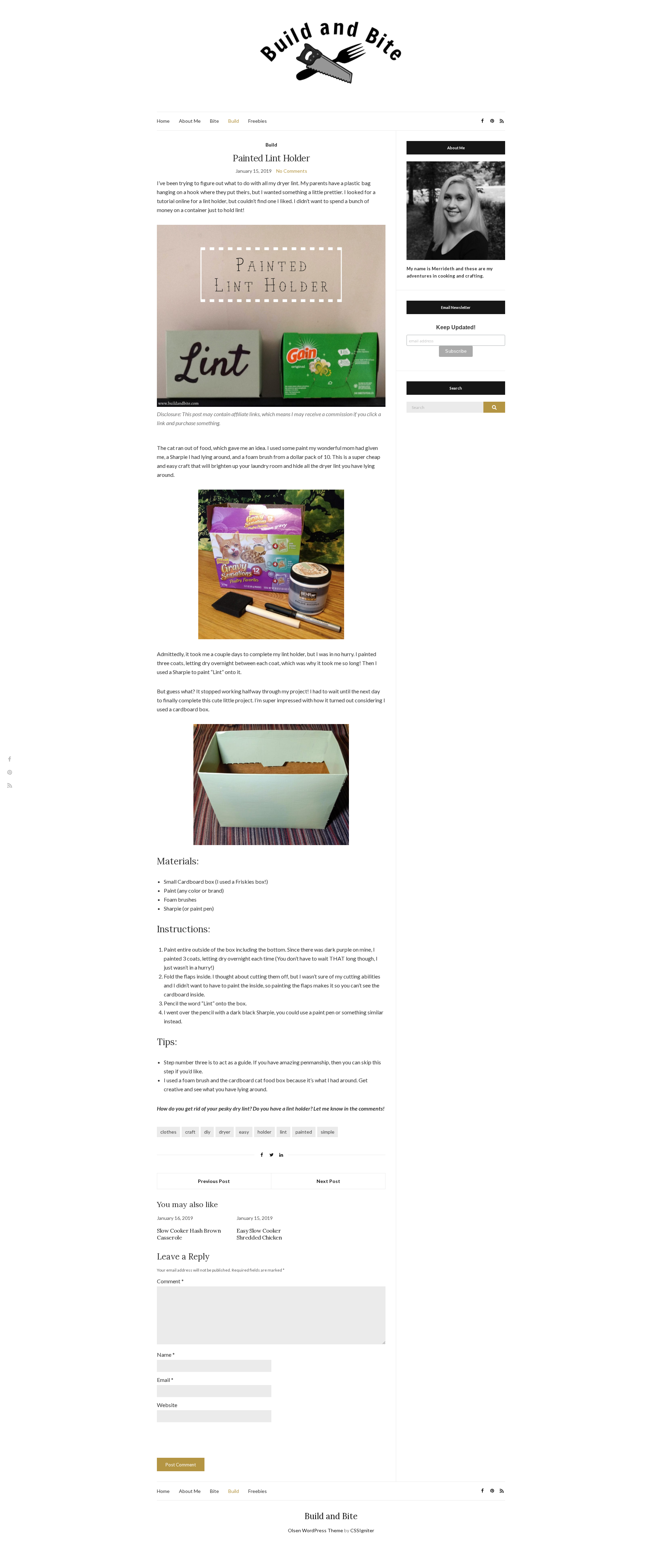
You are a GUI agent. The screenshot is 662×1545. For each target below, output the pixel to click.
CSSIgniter (362, 1530)
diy (207, 1132)
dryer (224, 1132)
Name (166, 1354)
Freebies (257, 121)
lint (283, 1132)
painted (303, 1132)
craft (190, 1132)
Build (233, 121)
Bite (214, 121)
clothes (168, 1132)
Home (163, 121)
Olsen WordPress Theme (315, 1530)
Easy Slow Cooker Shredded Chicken (259, 1234)
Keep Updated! (455, 327)
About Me (190, 121)
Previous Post (214, 1181)
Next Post (328, 1181)
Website (167, 1405)
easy (244, 1132)
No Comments (291, 171)
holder (264, 1132)
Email (165, 1379)
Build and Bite (331, 1516)
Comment (170, 1281)
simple (327, 1132)
